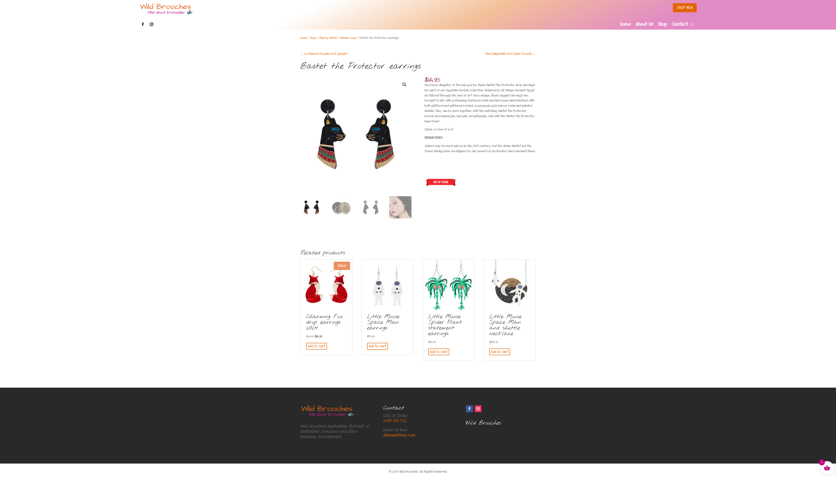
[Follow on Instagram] (151, 24)
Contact (680, 25)
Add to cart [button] (316, 346)
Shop (662, 25)
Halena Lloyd (348, 38)
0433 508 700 (395, 420)
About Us (644, 25)
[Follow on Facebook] (142, 24)
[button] (404, 85)
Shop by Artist (328, 38)
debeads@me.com (399, 435)
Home (625, 25)
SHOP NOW (685, 7)
